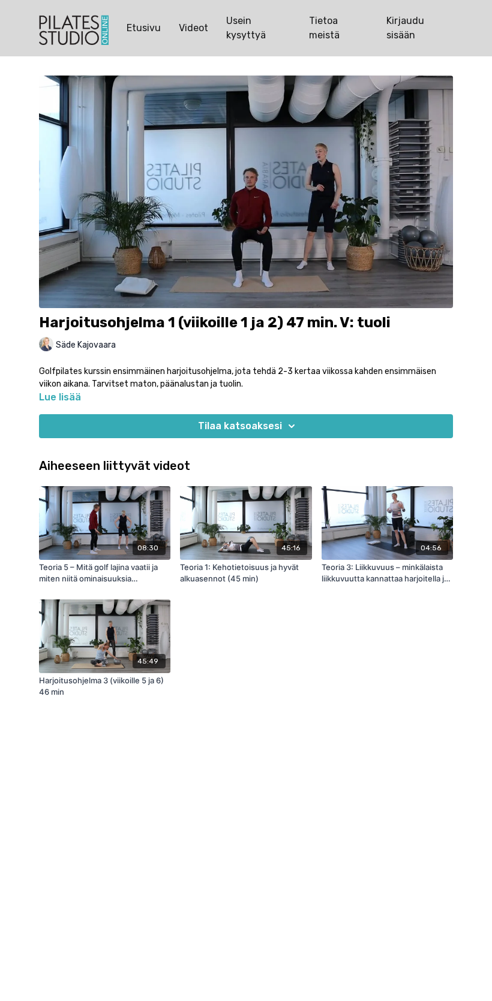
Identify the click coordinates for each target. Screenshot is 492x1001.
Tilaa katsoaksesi (240, 426)
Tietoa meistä (324, 28)
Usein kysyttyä (246, 28)
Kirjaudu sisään (405, 28)
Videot (193, 28)
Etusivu (144, 28)
